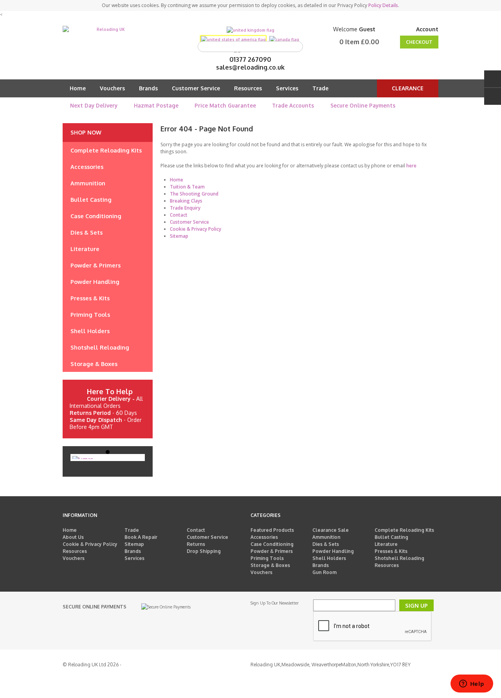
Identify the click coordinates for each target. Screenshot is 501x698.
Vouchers (112, 88)
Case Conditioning (272, 544)
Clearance (408, 88)
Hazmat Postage (156, 105)
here (411, 165)
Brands (148, 88)
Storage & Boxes (270, 565)
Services (287, 88)
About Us (73, 537)
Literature (386, 544)
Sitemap (179, 236)
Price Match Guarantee (225, 105)
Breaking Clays (186, 200)
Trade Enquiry (185, 208)
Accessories (264, 537)
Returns (196, 544)
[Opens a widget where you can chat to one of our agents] (471, 684)
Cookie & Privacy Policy (195, 229)
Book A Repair (140, 537)
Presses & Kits (391, 551)
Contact (178, 215)
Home (78, 88)
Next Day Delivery (93, 105)
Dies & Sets (325, 544)
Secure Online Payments (362, 105)
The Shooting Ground (194, 193)
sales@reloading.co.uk (250, 67)
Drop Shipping (204, 551)
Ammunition (326, 537)
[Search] (295, 46)
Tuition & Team (187, 186)
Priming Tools (267, 558)
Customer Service (196, 88)
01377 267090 (250, 59)
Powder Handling (333, 551)
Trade (320, 88)
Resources (248, 88)
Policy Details (383, 5)
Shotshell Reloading (399, 558)
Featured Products (272, 530)
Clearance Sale (330, 530)
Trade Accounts (293, 105)
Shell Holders (329, 558)
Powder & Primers (271, 551)
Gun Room (324, 572)
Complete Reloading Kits (404, 530)
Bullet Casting (391, 537)
